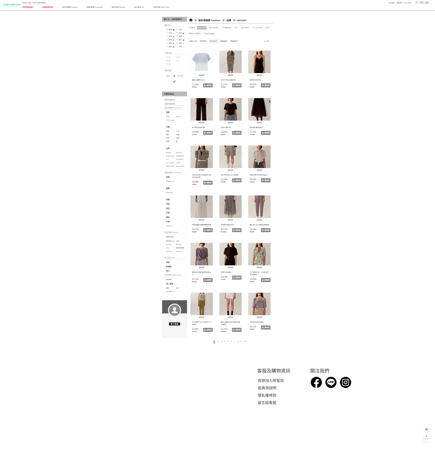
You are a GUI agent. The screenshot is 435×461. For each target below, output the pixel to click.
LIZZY (267, 28)
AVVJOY (242, 20)
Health (169, 279)
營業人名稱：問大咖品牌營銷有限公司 (197, 420)
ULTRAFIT (245, 28)
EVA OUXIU (214, 28)
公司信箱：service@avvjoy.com (192, 397)
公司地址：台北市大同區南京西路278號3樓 (201, 405)
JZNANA (173, 434)
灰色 (170, 33)
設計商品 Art (169, 258)
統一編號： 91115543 (183, 427)
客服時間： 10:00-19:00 (185, 412)
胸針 (168, 217)
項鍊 (168, 200)
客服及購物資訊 (273, 380)
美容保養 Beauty (171, 232)
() (423, 3)
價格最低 (223, 41)
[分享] (426, 429)
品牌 (168, 148)
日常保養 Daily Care (172, 275)
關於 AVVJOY (133, 392)
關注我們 (319, 380)
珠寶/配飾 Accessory (173, 173)
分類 (168, 127)
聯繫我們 (399, 3)
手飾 (168, 213)
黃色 (180, 36)
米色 (180, 46)
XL (169, 64)
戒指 (168, 208)
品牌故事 (94, 392)
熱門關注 (203, 41)
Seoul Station (209, 34)
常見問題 (391, 3)
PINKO (192, 28)
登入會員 (175, 324)
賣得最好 (213, 41)
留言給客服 (267, 412)
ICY (236, 28)
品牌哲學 (94, 400)
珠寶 (168, 177)
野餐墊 (169, 267)
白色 (180, 29)
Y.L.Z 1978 (257, 28)
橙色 (170, 36)
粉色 (180, 43)
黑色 (170, 29)
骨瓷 (168, 262)
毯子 (168, 271)
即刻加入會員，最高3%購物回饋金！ (35, 3)
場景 (168, 112)
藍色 (180, 40)
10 (245, 341)
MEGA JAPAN (195, 34)
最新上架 (193, 41)
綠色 (170, 40)
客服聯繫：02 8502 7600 (186, 390)
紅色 (180, 33)
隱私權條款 (267, 405)
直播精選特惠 (169, 104)
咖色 (170, 46)
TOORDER (226, 28)
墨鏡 (168, 188)
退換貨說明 (267, 397)
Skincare (170, 237)
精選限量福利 (169, 100)
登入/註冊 (407, 3)
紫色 (170, 43)
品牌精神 (94, 407)
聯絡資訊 (174, 380)
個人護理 (169, 284)
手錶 (168, 222)
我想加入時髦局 (271, 390)
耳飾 (168, 204)
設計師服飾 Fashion (172, 108)
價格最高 (234, 41)
